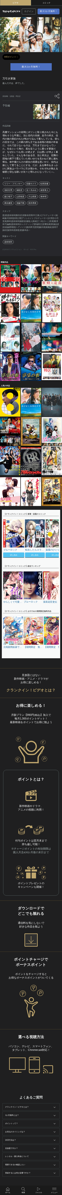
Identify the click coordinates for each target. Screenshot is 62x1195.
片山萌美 (32, 196)
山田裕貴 (20, 196)
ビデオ (16, 3)
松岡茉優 (44, 184)
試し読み (13, 555)
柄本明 (43, 196)
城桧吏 (19, 190)
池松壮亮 (8, 190)
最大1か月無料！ (48, 11)
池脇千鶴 (20, 203)
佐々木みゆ (31, 190)
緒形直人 (44, 190)
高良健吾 (8, 203)
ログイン (29, 11)
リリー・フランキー (13, 184)
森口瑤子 (8, 196)
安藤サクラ (31, 184)
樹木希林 (32, 203)
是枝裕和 (8, 242)
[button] (55, 538)
